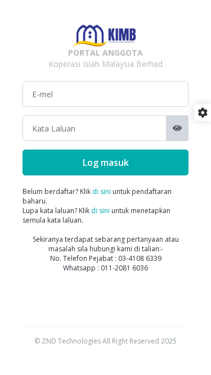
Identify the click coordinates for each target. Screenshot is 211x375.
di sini (101, 191)
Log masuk (106, 162)
